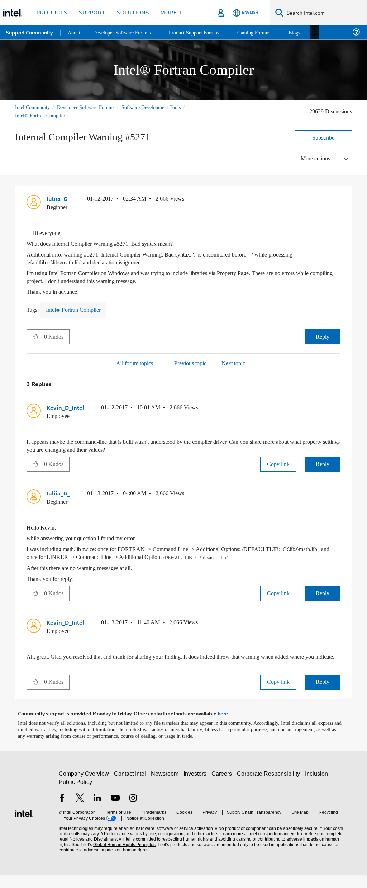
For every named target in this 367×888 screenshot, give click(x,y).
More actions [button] (317, 158)
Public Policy (75, 795)
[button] (337, 200)
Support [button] (90, 12)
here (223, 727)
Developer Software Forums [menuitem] (125, 32)
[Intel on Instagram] (133, 812)
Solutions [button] (129, 12)
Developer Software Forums (91, 107)
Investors (196, 787)
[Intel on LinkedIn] (97, 812)
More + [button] (166, 12)
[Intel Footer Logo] (24, 825)
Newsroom (166, 787)
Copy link (278, 463)
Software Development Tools (163, 107)
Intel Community (33, 107)
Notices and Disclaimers (82, 852)
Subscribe (323, 137)
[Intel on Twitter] (80, 812)
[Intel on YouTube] (115, 812)
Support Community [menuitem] (29, 32)
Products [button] (51, 12)
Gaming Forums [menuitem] (265, 32)
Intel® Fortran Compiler (41, 115)
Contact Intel (130, 787)
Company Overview (84, 787)
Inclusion (318, 787)
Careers (223, 787)
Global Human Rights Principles (109, 857)
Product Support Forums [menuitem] (202, 32)
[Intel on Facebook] (62, 812)
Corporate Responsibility (270, 787)
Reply (322, 336)
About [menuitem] (74, 32)
